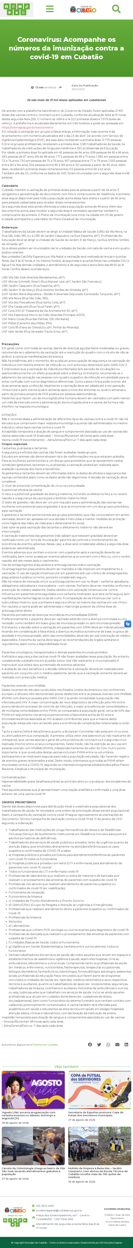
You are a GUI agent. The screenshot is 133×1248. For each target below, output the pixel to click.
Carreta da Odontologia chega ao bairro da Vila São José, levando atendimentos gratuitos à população (33, 1171)
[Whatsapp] (23, 12)
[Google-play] (10, 12)
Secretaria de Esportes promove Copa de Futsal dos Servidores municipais (95, 1114)
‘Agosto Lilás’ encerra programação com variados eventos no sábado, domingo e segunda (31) (29, 1115)
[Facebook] (7, 6)
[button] (90, 1044)
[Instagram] (13, 6)
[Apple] (17, 12)
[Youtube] (20, 6)
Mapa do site (15, 1215)
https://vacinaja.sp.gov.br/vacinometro (27, 127)
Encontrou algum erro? (30, 1044)
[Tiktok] (27, 6)
